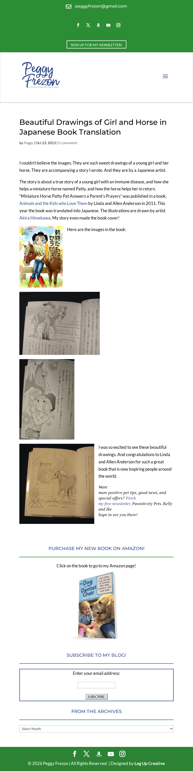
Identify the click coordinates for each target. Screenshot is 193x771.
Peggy (28, 143)
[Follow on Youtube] (108, 25)
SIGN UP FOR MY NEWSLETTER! (96, 45)
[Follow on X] (88, 25)
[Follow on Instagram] (118, 25)
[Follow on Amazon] (98, 25)
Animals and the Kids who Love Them (53, 203)
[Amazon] (99, 754)
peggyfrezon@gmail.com (101, 6)
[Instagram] (122, 754)
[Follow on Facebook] (78, 25)
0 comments (67, 143)
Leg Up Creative (149, 763)
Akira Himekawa (35, 218)
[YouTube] (111, 754)
